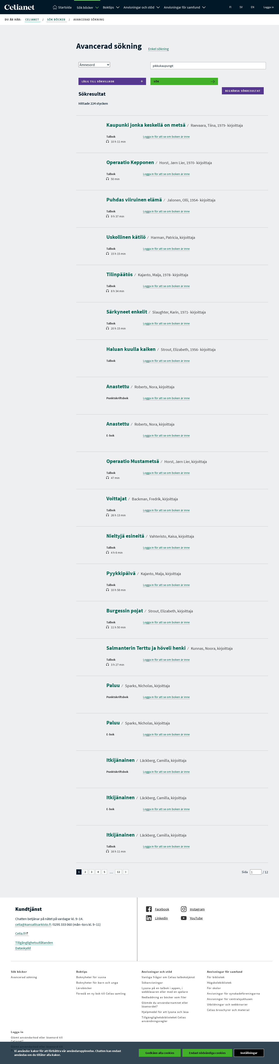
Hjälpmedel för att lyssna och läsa (165, 1012)
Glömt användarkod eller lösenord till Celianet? (37, 1039)
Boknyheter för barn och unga (97, 982)
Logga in (269, 7)
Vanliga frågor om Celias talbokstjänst (168, 977)
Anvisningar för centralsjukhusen (230, 999)
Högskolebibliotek (219, 982)
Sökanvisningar (152, 982)
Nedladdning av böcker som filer (164, 997)
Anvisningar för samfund (182, 7)
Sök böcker (85, 7)
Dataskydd (23, 948)
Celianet (32, 19)
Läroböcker (84, 988)
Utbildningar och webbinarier (227, 1004)
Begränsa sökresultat (243, 90)
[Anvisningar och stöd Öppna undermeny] (158, 7)
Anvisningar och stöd (139, 7)
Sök (156, 81)
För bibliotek (216, 977)
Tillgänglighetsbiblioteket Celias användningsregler (164, 1019)
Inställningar (248, 1053)
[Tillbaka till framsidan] (19, 8)
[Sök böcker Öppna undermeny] (97, 7)
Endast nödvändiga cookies (207, 1053)
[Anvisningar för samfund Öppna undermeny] (204, 7)
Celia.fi (20, 933)
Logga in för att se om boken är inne (166, 137)
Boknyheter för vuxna (91, 977)
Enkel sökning (158, 49)
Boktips (108, 7)
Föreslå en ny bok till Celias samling (101, 993)
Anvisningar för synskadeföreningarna (233, 993)
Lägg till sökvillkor (98, 81)
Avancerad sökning (24, 977)
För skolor (214, 988)
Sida (245, 872)
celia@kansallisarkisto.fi (33, 924)
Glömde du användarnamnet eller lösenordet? (165, 1004)
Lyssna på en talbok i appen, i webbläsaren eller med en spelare (165, 990)
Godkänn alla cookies (159, 1053)
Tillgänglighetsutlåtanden (34, 942)
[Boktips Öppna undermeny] (118, 7)
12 (119, 872)
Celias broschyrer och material (228, 1010)
